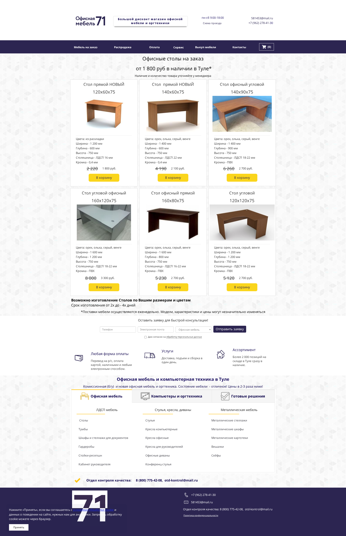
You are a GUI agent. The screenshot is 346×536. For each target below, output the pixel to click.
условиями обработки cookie (93, 510)
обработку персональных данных (184, 336)
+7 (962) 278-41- (259, 23)
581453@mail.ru (262, 18)
